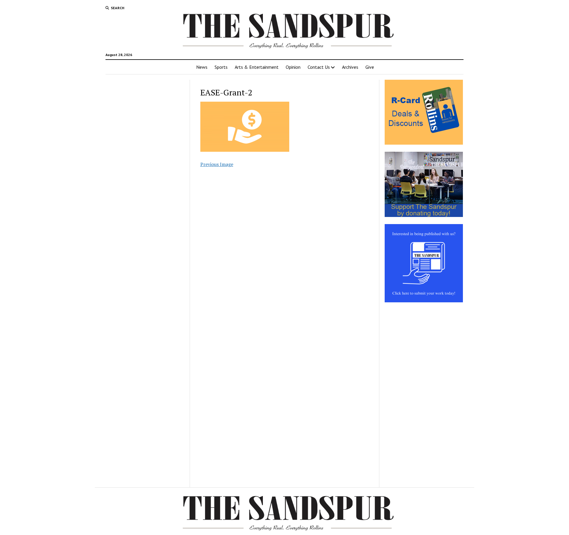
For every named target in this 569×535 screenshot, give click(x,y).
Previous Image (216, 164)
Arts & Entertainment (257, 67)
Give (369, 67)
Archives (350, 67)
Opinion (293, 67)
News (201, 67)
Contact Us (319, 67)
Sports (221, 67)
